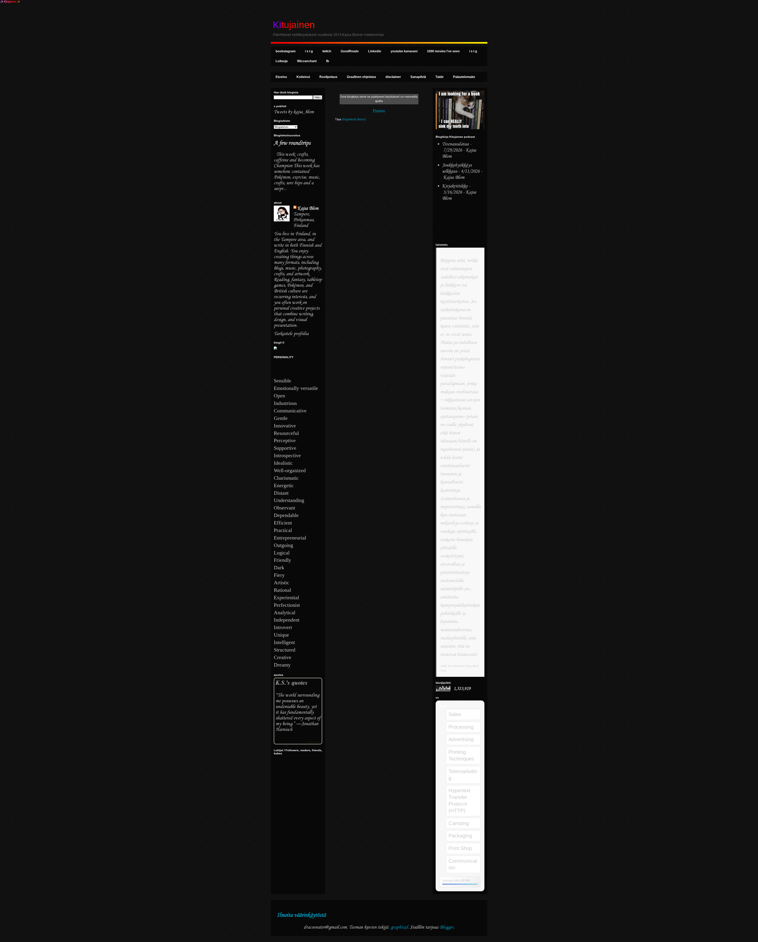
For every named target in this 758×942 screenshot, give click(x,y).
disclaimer (393, 77)
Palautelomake (464, 77)
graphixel (399, 927)
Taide (439, 77)
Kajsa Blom (308, 208)
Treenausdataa (455, 144)
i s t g (309, 51)
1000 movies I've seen (443, 51)
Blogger (446, 927)
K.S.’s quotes (292, 682)
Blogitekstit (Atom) (354, 119)
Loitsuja (282, 61)
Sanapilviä (418, 77)
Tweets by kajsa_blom (294, 112)
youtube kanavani (404, 51)
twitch (326, 51)
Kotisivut (303, 77)
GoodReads (350, 51)
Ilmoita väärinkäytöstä (301, 915)
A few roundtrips (292, 143)
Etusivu (281, 77)
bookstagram (286, 51)
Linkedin (374, 51)
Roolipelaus (328, 77)
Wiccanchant (307, 61)
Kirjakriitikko (454, 186)
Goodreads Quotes (313, 742)
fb (327, 61)
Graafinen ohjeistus (361, 77)
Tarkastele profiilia (291, 334)
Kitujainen (294, 25)
